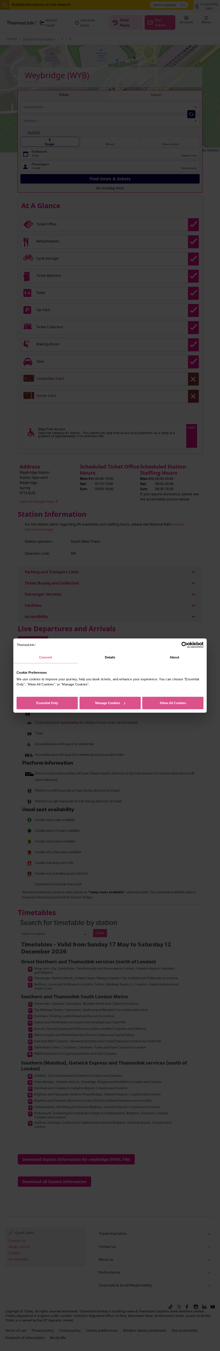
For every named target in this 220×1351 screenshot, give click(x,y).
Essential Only (47, 703)
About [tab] (174, 657)
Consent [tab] (45, 657)
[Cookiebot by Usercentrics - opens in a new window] (184, 645)
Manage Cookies (107, 703)
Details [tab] (110, 657)
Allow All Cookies (173, 703)
